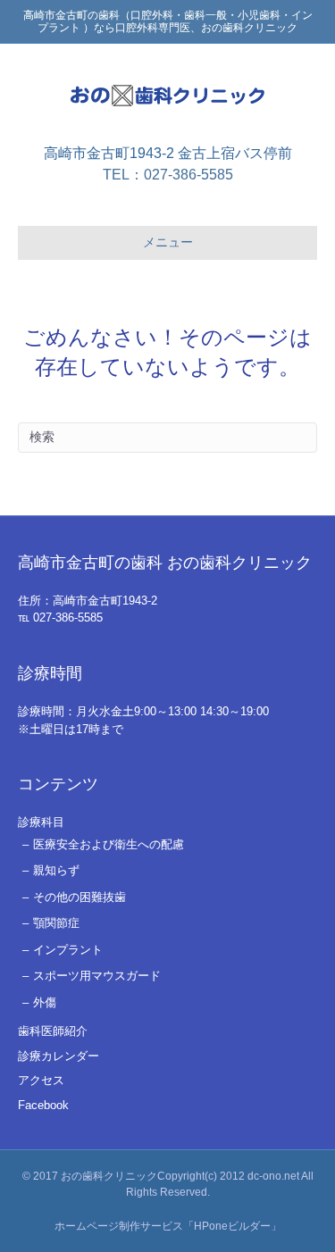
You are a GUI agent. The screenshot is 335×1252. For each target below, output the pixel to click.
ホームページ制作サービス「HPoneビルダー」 (167, 1226)
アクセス (41, 1080)
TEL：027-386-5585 (168, 174)
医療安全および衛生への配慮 (108, 844)
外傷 (44, 1002)
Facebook (43, 1105)
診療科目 (41, 822)
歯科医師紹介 (53, 1031)
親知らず (56, 870)
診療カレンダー (58, 1056)
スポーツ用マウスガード (97, 975)
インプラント (68, 949)
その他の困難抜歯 (79, 897)
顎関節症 (56, 923)
